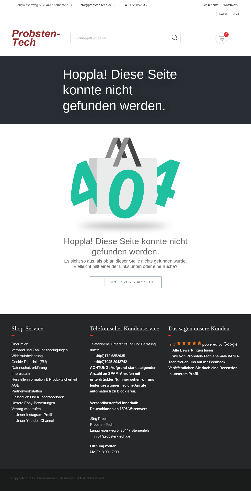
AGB (235, 14)
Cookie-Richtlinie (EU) (29, 362)
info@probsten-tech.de (96, 5)
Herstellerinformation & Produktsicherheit (44, 379)
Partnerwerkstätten (27, 391)
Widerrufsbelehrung (27, 356)
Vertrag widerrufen (26, 409)
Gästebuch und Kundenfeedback (38, 397)
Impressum (21, 373)
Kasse (223, 14)
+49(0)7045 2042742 (110, 362)
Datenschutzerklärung (29, 367)
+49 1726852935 (135, 5)
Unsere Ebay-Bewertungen (33, 403)
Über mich (20, 344)
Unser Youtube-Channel (34, 420)
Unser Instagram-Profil (33, 415)
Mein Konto (210, 5)
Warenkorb (230, 5)
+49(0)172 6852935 (109, 356)
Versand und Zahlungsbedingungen (40, 350)
